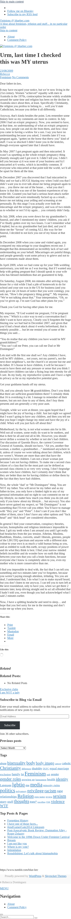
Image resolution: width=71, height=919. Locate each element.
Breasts (11, 840)
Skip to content (8, 30)
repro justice (39, 797)
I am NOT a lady (10, 692)
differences (26, 768)
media (36, 784)
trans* (33, 801)
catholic (66, 763)
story (3, 801)
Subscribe (9, 725)
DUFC (46, 768)
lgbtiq (18, 784)
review (49, 796)
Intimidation (14, 850)
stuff (10, 801)
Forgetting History (17, 820)
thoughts (21, 801)
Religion (25, 796)
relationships (8, 796)
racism (50, 790)
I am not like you (17, 843)
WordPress (35, 876)
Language (5, 785)
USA (48, 802)
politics (7, 790)
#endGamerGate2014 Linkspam (25, 827)
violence (58, 801)
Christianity (10, 767)
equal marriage (59, 768)
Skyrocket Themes (55, 876)
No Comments (20, 77)
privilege (35, 790)
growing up (28, 779)
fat (22, 774)
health (51, 779)
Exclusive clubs (9, 689)
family (16, 774)
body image (45, 763)
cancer (58, 763)
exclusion (5, 774)
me (27, 785)
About (11, 36)
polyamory (21, 791)
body (30, 763)
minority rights (51, 785)
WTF (4, 806)
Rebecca (5, 74)
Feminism (5, 77)
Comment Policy (17, 39)
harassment (41, 779)
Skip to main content (12, 1)
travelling (42, 802)
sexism (59, 796)
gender (55, 774)
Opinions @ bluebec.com (33, 24)
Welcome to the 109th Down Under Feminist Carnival (38, 836)
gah (48, 774)
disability (37, 768)
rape (60, 791)
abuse (3, 763)
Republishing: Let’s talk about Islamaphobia (32, 853)
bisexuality (16, 763)
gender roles (10, 779)
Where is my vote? (18, 846)
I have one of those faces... (22, 823)
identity (62, 779)
